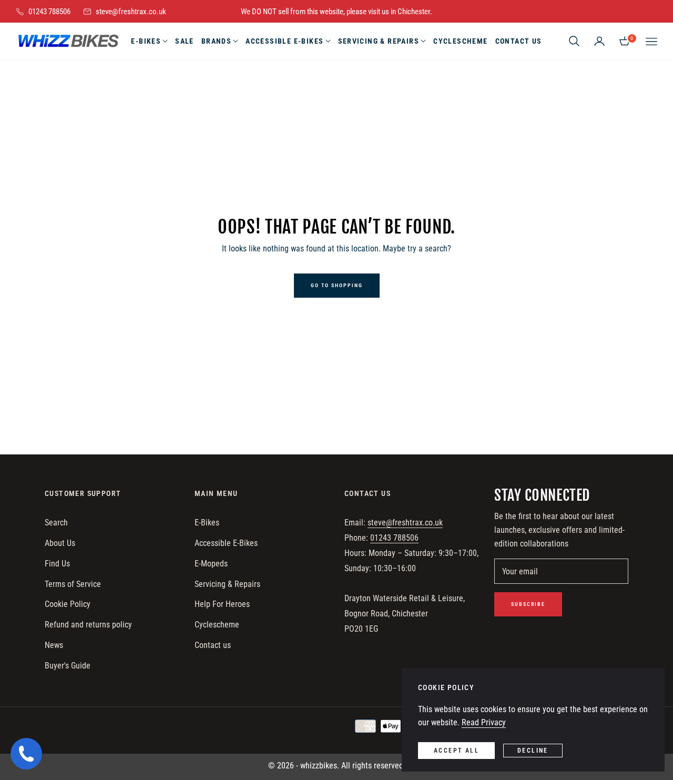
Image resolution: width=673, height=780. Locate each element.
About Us (60, 543)
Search (56, 523)
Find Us (57, 564)
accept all (456, 750)
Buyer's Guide (67, 666)
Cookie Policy (67, 604)
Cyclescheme (217, 625)
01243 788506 (394, 538)
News (54, 645)
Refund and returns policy (88, 625)
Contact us (213, 645)
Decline (532, 750)
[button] (574, 41)
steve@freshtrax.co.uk (405, 523)
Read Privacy (484, 722)
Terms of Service (73, 584)
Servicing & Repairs (227, 584)
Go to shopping (337, 285)
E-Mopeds (211, 564)
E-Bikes (207, 523)
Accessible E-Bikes (226, 543)
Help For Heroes (222, 604)
